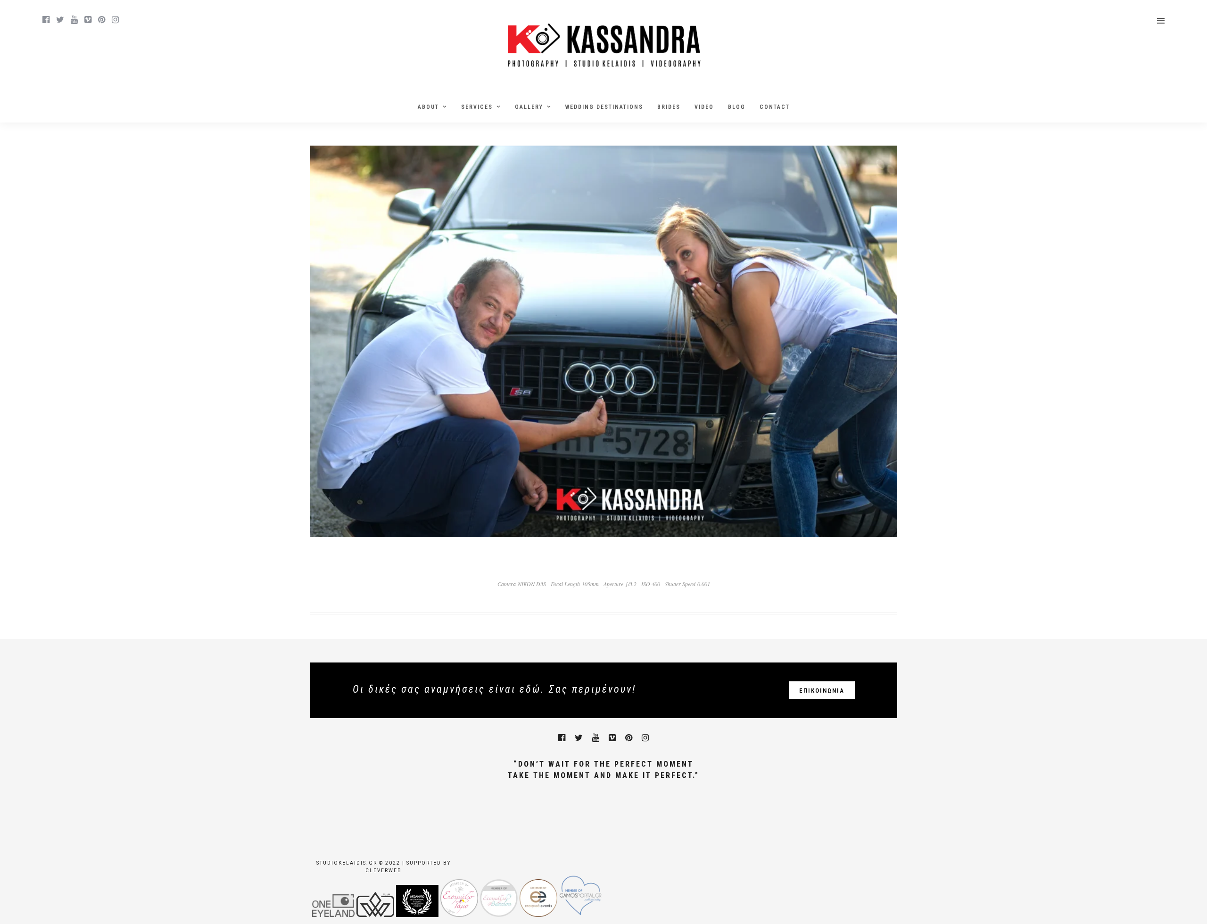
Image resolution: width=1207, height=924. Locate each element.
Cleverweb (383, 870)
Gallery (529, 107)
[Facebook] (561, 738)
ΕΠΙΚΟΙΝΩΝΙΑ (821, 690)
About (428, 107)
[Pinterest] (101, 20)
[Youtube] (74, 20)
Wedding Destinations (604, 107)
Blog (736, 107)
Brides (668, 107)
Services (477, 107)
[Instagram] (115, 20)
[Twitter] (579, 738)
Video (704, 107)
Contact (775, 107)
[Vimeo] (87, 20)
